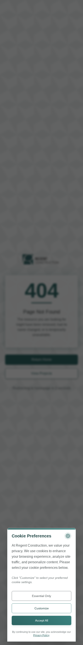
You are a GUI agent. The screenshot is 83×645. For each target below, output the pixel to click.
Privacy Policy (41, 635)
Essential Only (41, 596)
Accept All (41, 620)
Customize (41, 608)
